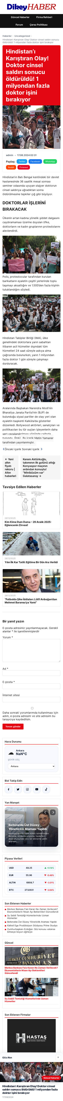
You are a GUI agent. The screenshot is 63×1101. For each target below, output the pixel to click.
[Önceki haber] (46, 812)
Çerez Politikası (39, 24)
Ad (5, 668)
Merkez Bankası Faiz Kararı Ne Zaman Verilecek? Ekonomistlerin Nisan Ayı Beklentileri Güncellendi (32, 910)
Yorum (8, 637)
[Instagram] (27, 789)
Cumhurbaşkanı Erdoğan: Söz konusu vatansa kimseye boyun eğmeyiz (31, 930)
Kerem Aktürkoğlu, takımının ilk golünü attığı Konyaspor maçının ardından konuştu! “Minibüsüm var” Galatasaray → (39, 468)
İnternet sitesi (11, 695)
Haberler (7, 36)
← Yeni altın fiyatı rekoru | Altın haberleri (10, 468)
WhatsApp (50, 161)
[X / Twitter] (18, 789)
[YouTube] (37, 789)
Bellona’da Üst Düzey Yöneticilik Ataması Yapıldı (32, 921)
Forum (19, 24)
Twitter (22, 161)
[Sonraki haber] (53, 812)
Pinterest (23, 167)
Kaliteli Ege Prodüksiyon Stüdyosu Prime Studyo (32, 925)
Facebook (35, 161)
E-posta (9, 682)
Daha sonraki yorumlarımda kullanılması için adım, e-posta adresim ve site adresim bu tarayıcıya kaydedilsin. (30, 716)
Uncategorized (22, 36)
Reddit (11, 167)
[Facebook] (8, 789)
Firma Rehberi (44, 17)
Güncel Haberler (20, 17)
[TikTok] (46, 789)
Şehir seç (14, 759)
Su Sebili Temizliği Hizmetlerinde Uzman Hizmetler (28, 916)
